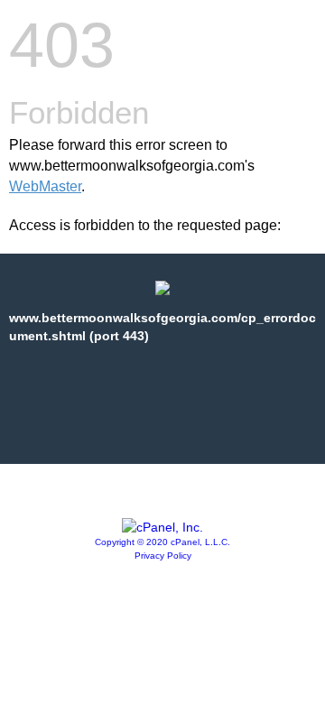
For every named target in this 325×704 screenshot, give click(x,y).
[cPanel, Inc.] (162, 527)
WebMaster (45, 186)
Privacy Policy (163, 555)
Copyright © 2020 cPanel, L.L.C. (162, 542)
